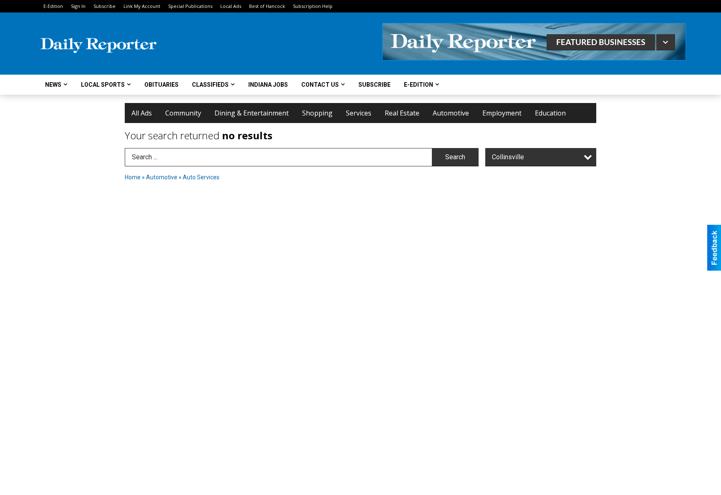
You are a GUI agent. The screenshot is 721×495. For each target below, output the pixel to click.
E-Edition (53, 6)
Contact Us (320, 84)
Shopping (317, 113)
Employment (502, 113)
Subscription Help (313, 6)
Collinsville (508, 157)
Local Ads (230, 6)
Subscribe (104, 6)
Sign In (78, 6)
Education (550, 113)
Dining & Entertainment (251, 113)
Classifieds (210, 84)
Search (455, 157)
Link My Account (142, 6)
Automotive (451, 113)
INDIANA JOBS (268, 84)
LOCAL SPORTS (103, 84)
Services (358, 113)
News (53, 84)
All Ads (141, 113)
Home (133, 177)
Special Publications (190, 6)
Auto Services (201, 177)
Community (183, 113)
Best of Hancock (267, 6)
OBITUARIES (161, 84)
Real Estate (402, 113)
